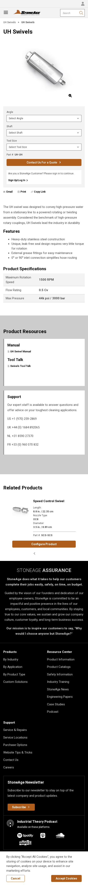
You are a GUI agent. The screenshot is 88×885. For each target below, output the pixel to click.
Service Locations (15, 737)
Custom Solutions (15, 682)
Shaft (9, 126)
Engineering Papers (60, 697)
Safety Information (60, 674)
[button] (34, 553)
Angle (10, 112)
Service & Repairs (15, 730)
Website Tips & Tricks (17, 752)
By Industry (10, 659)
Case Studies (56, 704)
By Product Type (14, 674)
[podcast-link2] (60, 836)
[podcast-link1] (43, 836)
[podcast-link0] (25, 836)
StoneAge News (58, 689)
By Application (12, 667)
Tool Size (12, 140)
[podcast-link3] (25, 843)
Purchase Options (15, 745)
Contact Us (10, 760)
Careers (8, 767)
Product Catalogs (59, 667)
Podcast (52, 712)
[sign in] (83, 4)
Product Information (60, 659)
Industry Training (58, 682)
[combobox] (72, 13)
